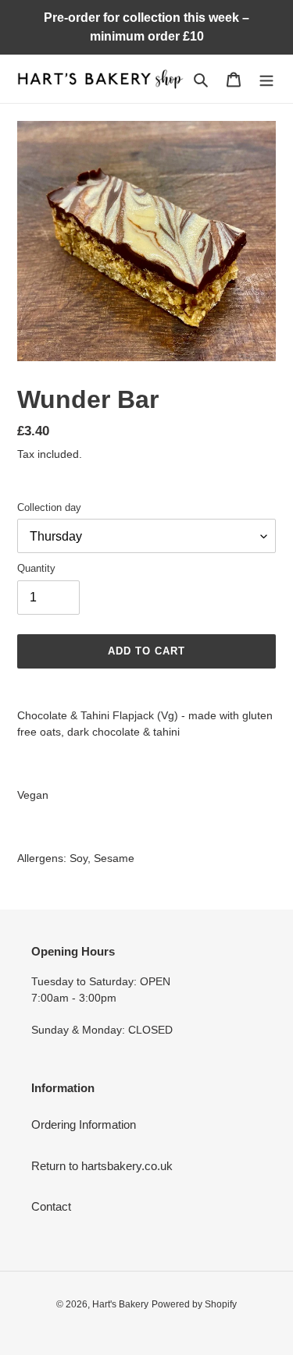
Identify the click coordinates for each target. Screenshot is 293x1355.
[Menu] (266, 79)
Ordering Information (83, 1124)
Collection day (49, 507)
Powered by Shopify (194, 1304)
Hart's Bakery (120, 1304)
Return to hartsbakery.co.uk (102, 1165)
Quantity (36, 568)
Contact (51, 1206)
